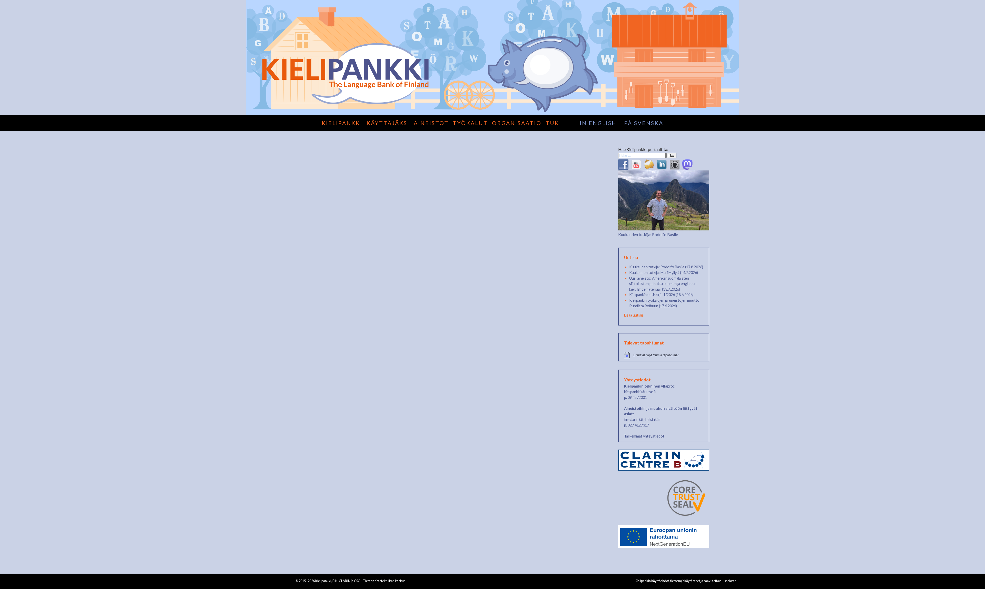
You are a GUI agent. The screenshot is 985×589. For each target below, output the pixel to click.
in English (598, 123)
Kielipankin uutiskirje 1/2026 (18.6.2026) (661, 294)
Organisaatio (516, 123)
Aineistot (431, 123)
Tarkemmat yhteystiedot (644, 436)
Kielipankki (342, 123)
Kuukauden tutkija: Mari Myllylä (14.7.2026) (663, 272)
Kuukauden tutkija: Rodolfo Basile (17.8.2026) (666, 267)
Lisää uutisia (634, 315)
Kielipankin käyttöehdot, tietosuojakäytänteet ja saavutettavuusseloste (685, 581)
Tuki (554, 123)
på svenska (643, 123)
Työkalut (470, 123)
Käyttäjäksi (388, 123)
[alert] (663, 355)
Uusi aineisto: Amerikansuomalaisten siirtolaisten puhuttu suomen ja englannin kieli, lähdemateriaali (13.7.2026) (662, 283)
